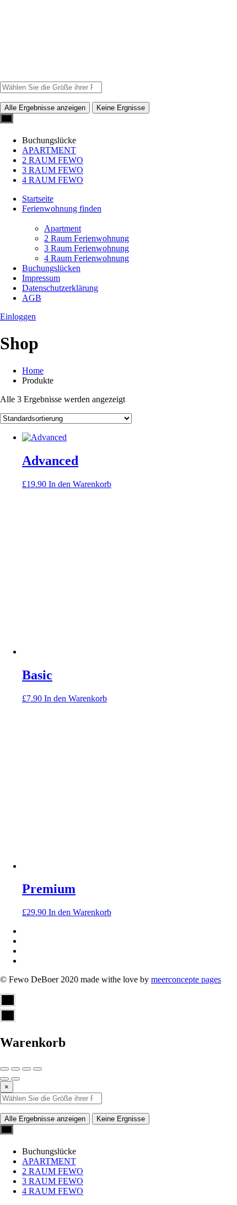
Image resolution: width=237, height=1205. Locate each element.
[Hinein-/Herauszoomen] (37, 1069)
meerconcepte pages (186, 979)
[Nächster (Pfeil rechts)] (15, 1078)
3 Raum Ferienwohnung (86, 248)
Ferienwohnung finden (61, 208)
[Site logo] (27, 76)
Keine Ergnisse (120, 108)
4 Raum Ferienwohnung (86, 258)
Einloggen (18, 316)
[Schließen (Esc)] (4, 1069)
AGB (31, 297)
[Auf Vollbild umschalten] (26, 1069)
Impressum (41, 278)
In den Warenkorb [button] (80, 484)
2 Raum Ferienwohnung (86, 238)
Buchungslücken (51, 268)
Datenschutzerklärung (60, 288)
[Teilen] (15, 1069)
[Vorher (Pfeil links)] (4, 1078)
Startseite (37, 198)
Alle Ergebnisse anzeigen (44, 108)
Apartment (62, 228)
